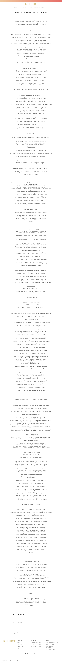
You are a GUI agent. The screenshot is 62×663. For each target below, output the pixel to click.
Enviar (15, 633)
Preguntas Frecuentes (50, 644)
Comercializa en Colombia (36, 644)
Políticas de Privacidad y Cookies (52, 642)
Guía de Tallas (19, 642)
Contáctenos (19, 644)
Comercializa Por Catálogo (36, 648)
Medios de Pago (20, 646)
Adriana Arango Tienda (9, 660)
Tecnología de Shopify (16, 660)
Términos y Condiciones (50, 649)
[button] (4, 4)
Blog (18, 648)
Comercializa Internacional (36, 646)
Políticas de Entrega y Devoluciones (50, 647)
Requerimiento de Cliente (36, 642)
